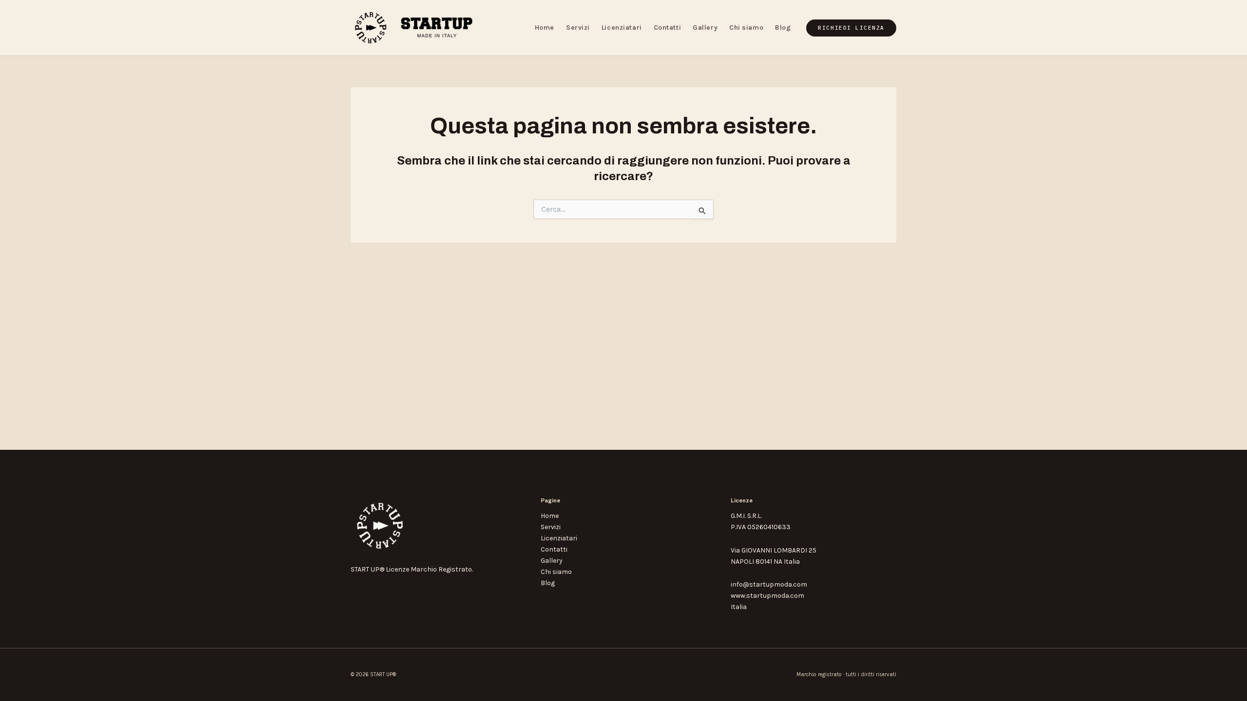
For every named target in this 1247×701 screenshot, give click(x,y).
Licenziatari (622, 27)
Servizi (578, 27)
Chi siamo (746, 27)
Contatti (667, 27)
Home (544, 27)
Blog (783, 27)
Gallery (705, 27)
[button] (851, 28)
